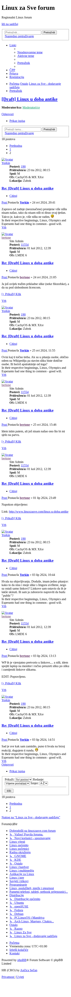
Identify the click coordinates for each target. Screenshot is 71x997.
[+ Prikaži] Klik (11, 294)
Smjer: (35, 783)
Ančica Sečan (28, 970)
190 (23, 166)
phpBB (21, 960)
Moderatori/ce (31, 107)
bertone (6, 237)
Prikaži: (10, 779)
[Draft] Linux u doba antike (30, 99)
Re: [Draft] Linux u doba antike (27, 188)
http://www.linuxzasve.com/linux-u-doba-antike (38, 511)
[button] (15, 145)
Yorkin (6, 163)
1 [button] (10, 149)
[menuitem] (30, 52)
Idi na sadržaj (10, 24)
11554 (25, 244)
